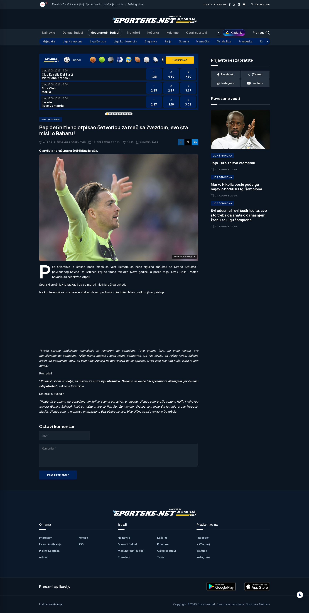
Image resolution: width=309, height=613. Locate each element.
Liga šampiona (72, 41)
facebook (227, 74)
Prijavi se (262, 4)
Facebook (203, 537)
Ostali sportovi (196, 32)
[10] (42, 4)
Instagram (203, 557)
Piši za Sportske (49, 550)
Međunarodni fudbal (104, 32)
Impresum (45, 537)
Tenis (160, 557)
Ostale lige (224, 41)
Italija (168, 41)
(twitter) (257, 74)
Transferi (133, 32)
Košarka (153, 32)
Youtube (202, 550)
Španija (184, 41)
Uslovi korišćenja (50, 544)
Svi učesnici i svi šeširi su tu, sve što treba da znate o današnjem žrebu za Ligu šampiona (239, 215)
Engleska (151, 41)
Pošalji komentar (58, 475)
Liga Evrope (98, 41)
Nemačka (202, 41)
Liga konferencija (125, 41)
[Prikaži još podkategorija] (267, 41)
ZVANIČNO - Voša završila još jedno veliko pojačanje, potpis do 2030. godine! (98, 4)
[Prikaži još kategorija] (218, 32)
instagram (227, 83)
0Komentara (149, 142)
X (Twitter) (203, 544)
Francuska (245, 41)
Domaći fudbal (73, 32)
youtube (257, 83)
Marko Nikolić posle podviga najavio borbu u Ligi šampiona (236, 186)
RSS (81, 544)
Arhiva (43, 557)
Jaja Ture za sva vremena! (233, 162)
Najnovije (48, 32)
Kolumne (172, 32)
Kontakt (83, 537)
